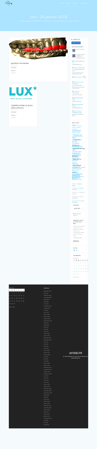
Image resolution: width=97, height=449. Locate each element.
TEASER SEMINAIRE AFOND (77, 107)
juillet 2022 (46, 325)
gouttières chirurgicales (20, 63)
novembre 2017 (47, 407)
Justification (74, 132)
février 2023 (47, 314)
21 (87, 268)
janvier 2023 (47, 316)
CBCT (74, 125)
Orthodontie (74, 134)
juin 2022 (46, 327)
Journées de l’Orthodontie (77, 94)
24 (78, 271)
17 (78, 268)
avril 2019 (46, 380)
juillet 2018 (46, 395)
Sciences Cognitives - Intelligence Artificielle (76, 166)
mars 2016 (46, 424)
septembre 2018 (48, 393)
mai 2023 (46, 310)
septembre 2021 (48, 340)
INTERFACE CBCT (77, 149)
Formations (75, 143)
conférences (76, 140)
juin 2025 (46, 293)
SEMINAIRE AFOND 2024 (76, 101)
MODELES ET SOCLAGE (76, 159)
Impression (76, 131)
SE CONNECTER (85, 3)
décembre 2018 (47, 388)
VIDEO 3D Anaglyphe (80, 49)
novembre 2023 (47, 306)
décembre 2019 (47, 367)
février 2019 (47, 384)
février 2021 (47, 350)
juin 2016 (46, 420)
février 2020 (47, 363)
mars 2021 (46, 348)
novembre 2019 (47, 369)
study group (76, 170)
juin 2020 (46, 357)
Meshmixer (75, 157)
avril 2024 (46, 304)
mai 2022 (46, 329)
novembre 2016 (47, 418)
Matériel (78, 132)
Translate (83, 167)
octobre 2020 (47, 354)
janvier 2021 (47, 352)
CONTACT (75, 3)
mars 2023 (46, 312)
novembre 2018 (47, 390)
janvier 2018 (47, 403)
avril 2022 (46, 331)
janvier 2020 (47, 365)
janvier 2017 (47, 416)
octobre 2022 (47, 318)
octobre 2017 (47, 410)
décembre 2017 (47, 405)
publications (74, 162)
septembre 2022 (48, 321)
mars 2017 (46, 412)
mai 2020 (46, 359)
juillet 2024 (46, 299)
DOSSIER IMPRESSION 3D (77, 64)
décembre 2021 (47, 337)
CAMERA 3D (77, 136)
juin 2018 (46, 397)
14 (87, 265)
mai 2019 (46, 378)
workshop (78, 179)
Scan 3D (79, 134)
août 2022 (46, 323)
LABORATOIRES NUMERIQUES (76, 152)
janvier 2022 (47, 335)
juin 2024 (46, 301)
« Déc (74, 277)
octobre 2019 (47, 371)
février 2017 (47, 414)
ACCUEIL (63, 3)
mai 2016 (46, 422)
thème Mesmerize (75, 358)
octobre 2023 (47, 308)
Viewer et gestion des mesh (76, 177)
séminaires (75, 172)
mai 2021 (46, 344)
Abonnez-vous (76, 241)
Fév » (78, 277)
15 (74, 268)
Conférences (79, 125)
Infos (68, 3)
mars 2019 (46, 382)
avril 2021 (46, 346)
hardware (74, 144)
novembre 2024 (47, 297)
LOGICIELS (76, 155)
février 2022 (47, 333)
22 (74, 271)
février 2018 (47, 401)
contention (74, 127)
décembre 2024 (47, 295)
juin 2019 (46, 376)
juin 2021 (46, 342)
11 (81, 265)
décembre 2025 (47, 291)
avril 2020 (46, 361)
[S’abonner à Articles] (76, 214)
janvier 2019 (47, 386)
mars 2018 (46, 399)
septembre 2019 (48, 374)
